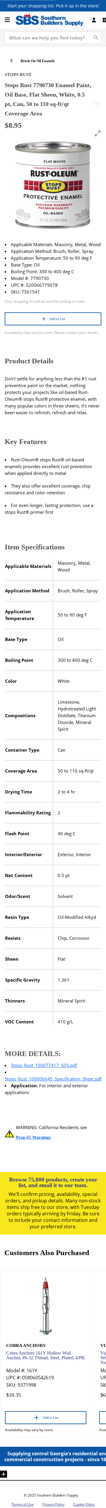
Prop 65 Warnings (33, 1137)
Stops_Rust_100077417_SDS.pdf (44, 1065)
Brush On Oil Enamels (38, 61)
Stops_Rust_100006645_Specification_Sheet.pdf (53, 1079)
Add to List (57, 319)
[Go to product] (46, 1305)
